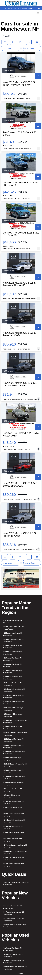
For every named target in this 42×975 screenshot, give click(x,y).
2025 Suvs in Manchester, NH (12, 659)
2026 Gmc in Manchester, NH (12, 647)
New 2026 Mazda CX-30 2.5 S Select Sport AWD (20, 484)
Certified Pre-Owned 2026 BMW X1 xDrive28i (21, 234)
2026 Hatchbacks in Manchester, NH (15, 721)
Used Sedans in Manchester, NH (13, 955)
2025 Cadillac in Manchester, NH (13, 802)
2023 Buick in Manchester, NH (13, 827)
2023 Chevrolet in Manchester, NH (14, 753)
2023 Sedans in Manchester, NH (13, 703)
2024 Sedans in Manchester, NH (13, 709)
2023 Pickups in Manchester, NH (13, 740)
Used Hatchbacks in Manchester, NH (15, 968)
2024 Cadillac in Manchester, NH (13, 784)
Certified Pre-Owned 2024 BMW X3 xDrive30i (21, 183)
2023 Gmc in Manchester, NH (12, 796)
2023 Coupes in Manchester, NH (13, 859)
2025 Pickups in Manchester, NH (13, 771)
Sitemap (21, 973)
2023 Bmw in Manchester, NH (12, 672)
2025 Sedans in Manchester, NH (13, 715)
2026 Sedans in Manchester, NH (13, 696)
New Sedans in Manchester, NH (13, 919)
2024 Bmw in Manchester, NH (12, 678)
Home (4, 8)
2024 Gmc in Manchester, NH (12, 728)
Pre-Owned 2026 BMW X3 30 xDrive (19, 133)
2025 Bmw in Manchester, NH (12, 653)
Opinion (37, 8)
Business (23, 8)
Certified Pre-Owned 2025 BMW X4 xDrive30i (21, 434)
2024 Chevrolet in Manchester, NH (14, 821)
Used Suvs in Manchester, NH (12, 949)
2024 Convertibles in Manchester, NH (15, 846)
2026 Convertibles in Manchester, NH (15, 734)
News (10, 8)
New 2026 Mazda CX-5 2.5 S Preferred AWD (19, 334)
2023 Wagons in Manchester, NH (13, 865)
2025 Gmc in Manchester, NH (12, 759)
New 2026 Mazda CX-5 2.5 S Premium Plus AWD (19, 284)
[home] (21, 3)
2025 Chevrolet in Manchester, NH (14, 778)
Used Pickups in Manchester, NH (13, 962)
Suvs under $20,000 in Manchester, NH (16, 884)
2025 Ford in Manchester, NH (12, 809)
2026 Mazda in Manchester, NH (13, 628)
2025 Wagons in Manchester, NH (13, 815)
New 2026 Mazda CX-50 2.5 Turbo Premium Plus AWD (19, 83)
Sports (31, 8)
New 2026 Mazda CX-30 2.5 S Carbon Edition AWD (20, 384)
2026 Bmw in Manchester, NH (12, 634)
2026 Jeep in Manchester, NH (12, 840)
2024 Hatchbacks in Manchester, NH (15, 852)
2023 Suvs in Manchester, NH (12, 684)
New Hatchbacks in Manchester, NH (14, 926)
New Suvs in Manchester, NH (12, 907)
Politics (16, 8)
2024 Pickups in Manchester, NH (13, 746)
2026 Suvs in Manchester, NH (12, 622)
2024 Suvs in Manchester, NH (12, 665)
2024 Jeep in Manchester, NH (12, 790)
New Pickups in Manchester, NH (13, 913)
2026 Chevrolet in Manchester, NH (14, 690)
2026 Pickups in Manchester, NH (13, 640)
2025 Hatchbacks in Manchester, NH (15, 765)
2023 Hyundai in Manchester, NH (13, 834)
